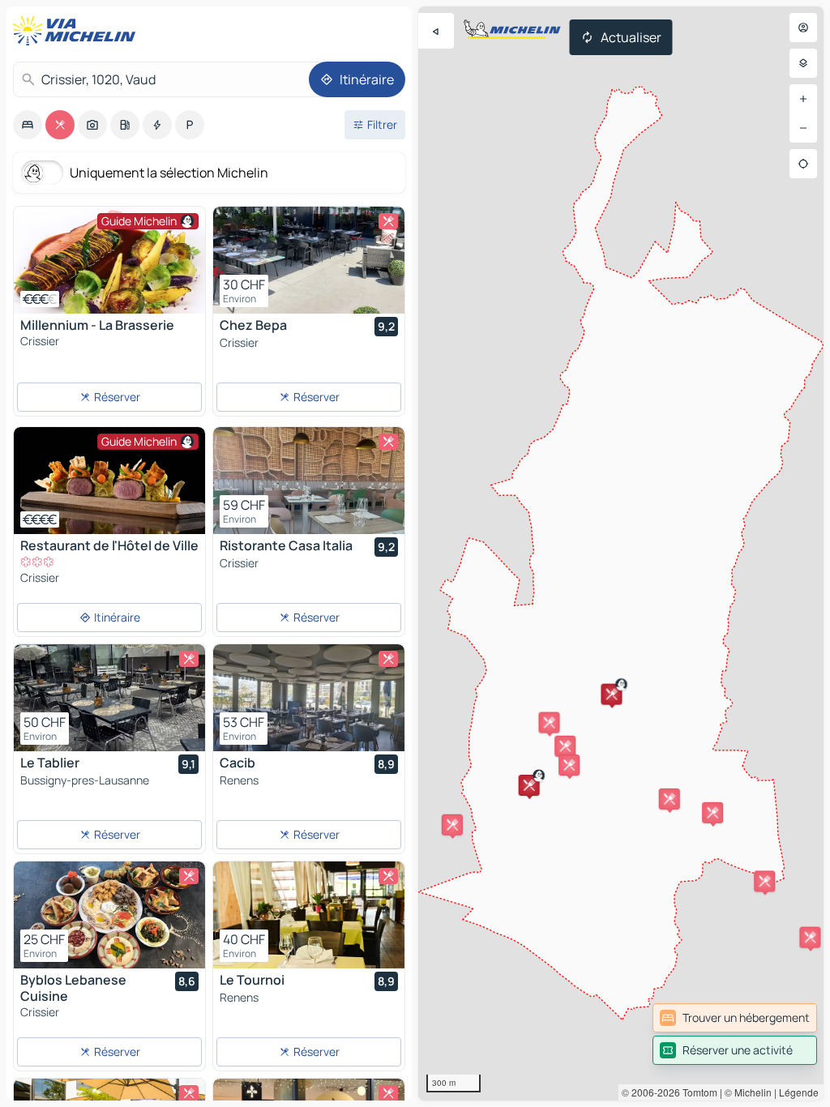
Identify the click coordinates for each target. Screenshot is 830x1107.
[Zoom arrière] (803, 128)
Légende (799, 1092)
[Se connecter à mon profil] (803, 27)
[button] (529, 785)
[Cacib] (308, 697)
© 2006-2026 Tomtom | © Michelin (697, 1092)
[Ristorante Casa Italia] (308, 480)
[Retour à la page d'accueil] (78, 31)
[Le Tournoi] (308, 914)
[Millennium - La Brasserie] (109, 260)
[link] (734, 1017)
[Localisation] (803, 163)
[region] (621, 553)
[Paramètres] (803, 63)
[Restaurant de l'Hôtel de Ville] (109, 480)
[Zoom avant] (803, 98)
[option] (27, 124)
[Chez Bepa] (308, 260)
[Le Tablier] (109, 697)
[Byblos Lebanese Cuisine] (109, 914)
